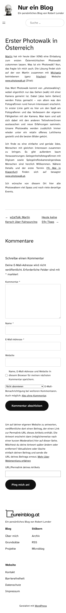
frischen (40, 76)
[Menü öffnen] (4, 23)
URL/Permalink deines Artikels (22, 467)
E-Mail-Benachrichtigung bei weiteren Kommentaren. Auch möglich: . (31, 391)
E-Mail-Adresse (14, 339)
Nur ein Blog (35, 7)
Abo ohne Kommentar (34, 395)
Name (9, 323)
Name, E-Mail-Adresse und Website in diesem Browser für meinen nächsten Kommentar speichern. (30, 375)
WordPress (41, 605)
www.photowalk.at (15, 80)
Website (9, 355)
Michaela (56, 72)
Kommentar (12, 281)
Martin (8, 56)
